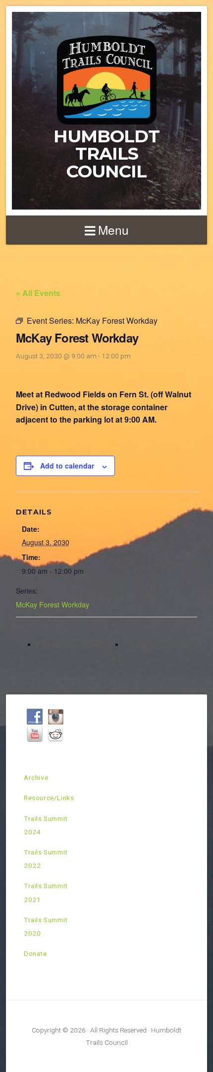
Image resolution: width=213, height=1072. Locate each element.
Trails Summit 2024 (46, 825)
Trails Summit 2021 (46, 892)
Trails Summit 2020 (46, 926)
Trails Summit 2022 (46, 858)
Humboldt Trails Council (106, 154)
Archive (36, 777)
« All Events (38, 293)
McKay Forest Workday (52, 604)
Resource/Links (49, 798)
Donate (35, 953)
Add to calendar (67, 466)
